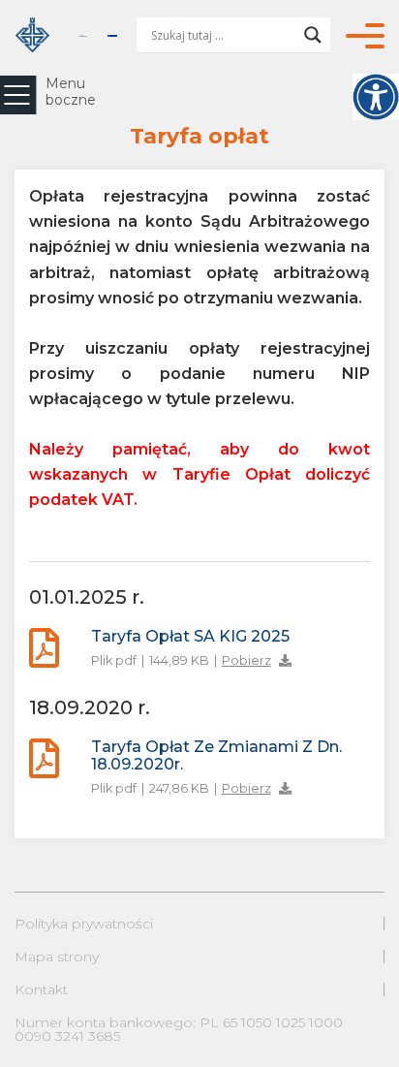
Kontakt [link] (41, 989)
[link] (376, 97)
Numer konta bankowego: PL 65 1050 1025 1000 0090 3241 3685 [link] (179, 1029)
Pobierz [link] (246, 660)
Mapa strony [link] (57, 956)
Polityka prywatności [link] (84, 923)
